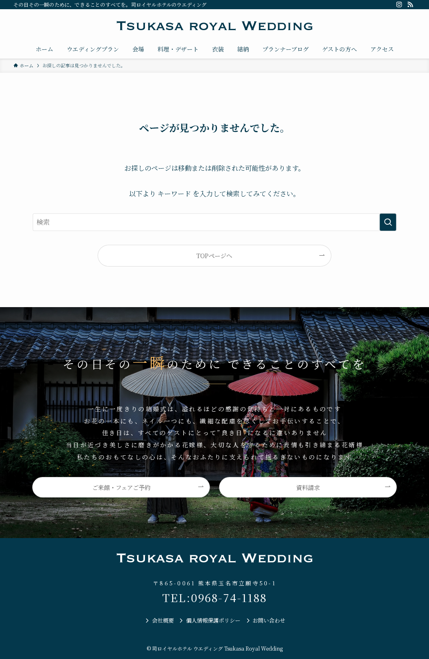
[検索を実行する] (388, 222)
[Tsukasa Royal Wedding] (214, 26)
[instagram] (399, 4)
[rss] (410, 4)
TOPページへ (214, 255)
